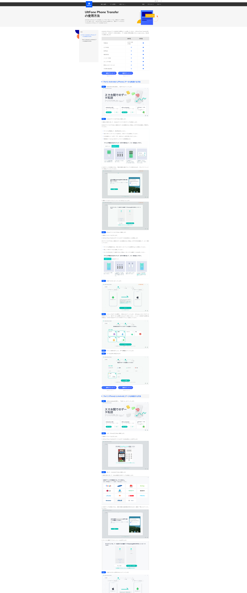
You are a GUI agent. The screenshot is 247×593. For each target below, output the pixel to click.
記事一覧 (156, 1)
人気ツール (122, 4)
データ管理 (112, 4)
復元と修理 (103, 4)
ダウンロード (151, 4)
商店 (143, 4)
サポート (159, 4)
